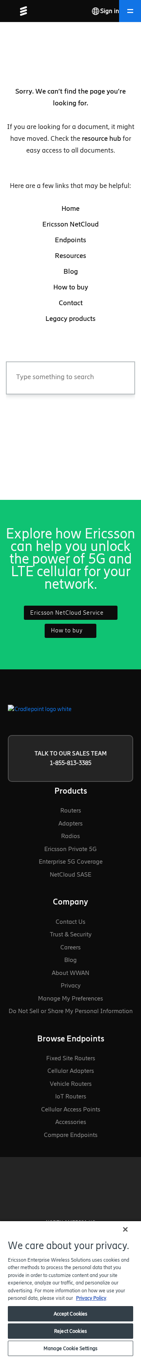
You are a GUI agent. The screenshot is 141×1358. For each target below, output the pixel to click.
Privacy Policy (91, 1298)
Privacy (71, 985)
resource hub (101, 138)
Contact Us (70, 921)
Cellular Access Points (70, 1109)
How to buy (70, 287)
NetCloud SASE (70, 874)
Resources (70, 255)
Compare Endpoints (71, 1135)
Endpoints (70, 240)
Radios (70, 836)
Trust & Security (71, 934)
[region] (70, 1289)
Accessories (70, 1122)
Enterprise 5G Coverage (71, 861)
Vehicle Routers (71, 1083)
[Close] (125, 1229)
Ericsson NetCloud (70, 224)
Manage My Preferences (70, 998)
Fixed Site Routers (70, 1058)
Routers (70, 810)
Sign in (109, 11)
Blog (70, 271)
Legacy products (70, 318)
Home (70, 208)
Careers (70, 947)
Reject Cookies (70, 1331)
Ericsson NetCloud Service (67, 612)
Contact (71, 303)
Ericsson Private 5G (70, 849)
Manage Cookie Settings (70, 1348)
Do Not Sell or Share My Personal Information (71, 1011)
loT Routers (70, 1096)
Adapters (70, 823)
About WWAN (70, 973)
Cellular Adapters (70, 1070)
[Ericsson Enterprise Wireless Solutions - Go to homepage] (20, 11)
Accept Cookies (71, 1314)
